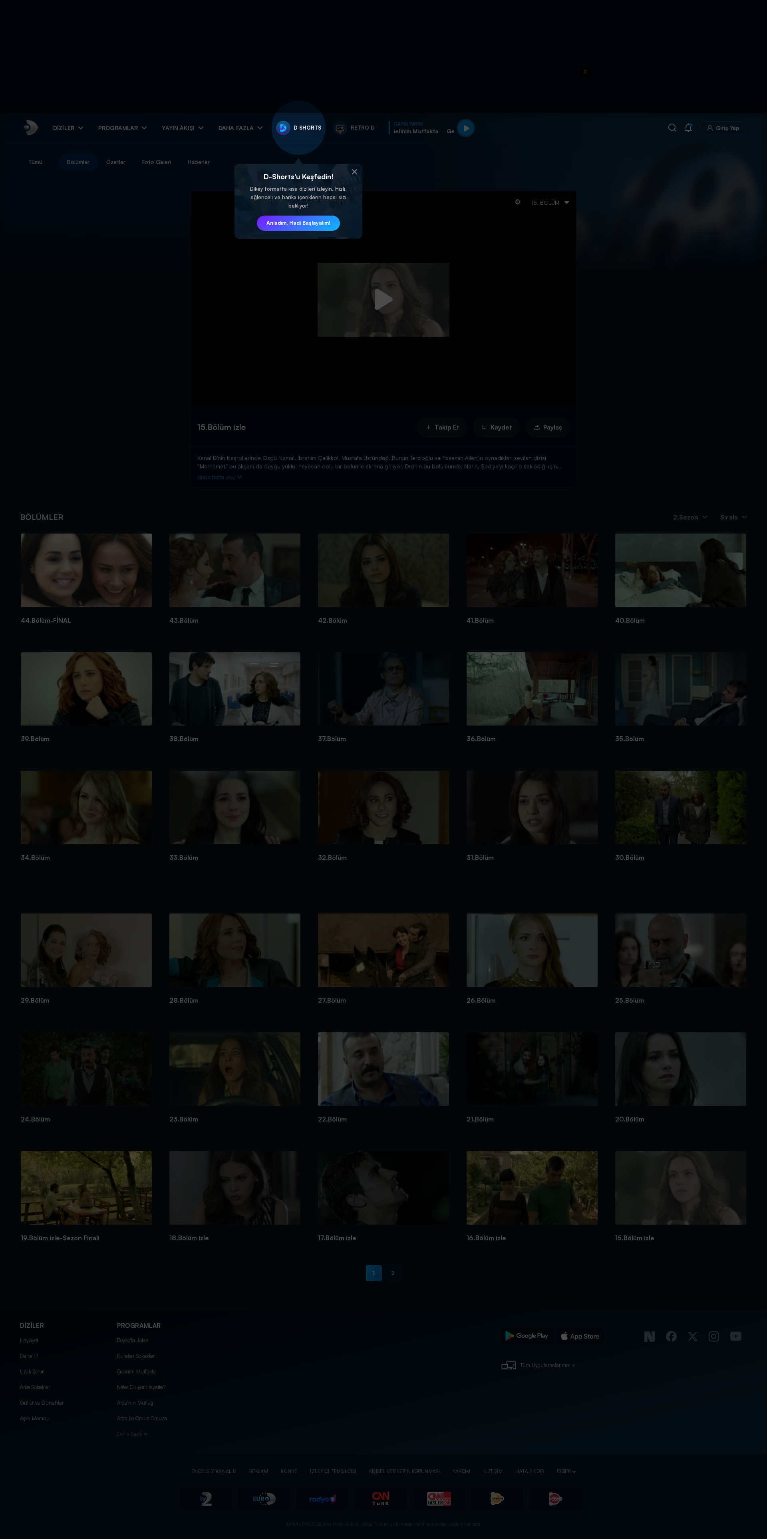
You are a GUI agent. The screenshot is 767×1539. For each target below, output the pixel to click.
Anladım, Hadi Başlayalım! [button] (298, 223)
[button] (354, 172)
